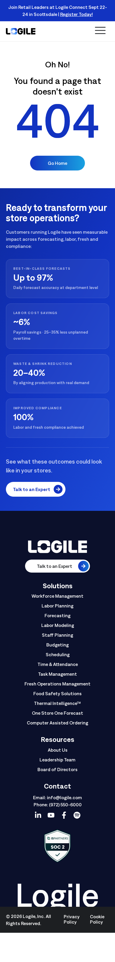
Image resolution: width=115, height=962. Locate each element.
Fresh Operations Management (57, 683)
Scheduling (58, 654)
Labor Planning (57, 605)
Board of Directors (57, 769)
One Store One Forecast (57, 713)
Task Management (57, 674)
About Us (58, 750)
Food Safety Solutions (57, 693)
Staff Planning (57, 635)
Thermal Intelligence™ (57, 703)
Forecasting (57, 615)
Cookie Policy (97, 919)
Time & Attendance (57, 664)
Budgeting (57, 644)
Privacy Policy (72, 919)
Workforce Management (57, 596)
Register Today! (76, 14)
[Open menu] (100, 31)
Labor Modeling (57, 625)
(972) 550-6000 (65, 804)
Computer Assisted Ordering (57, 722)
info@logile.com (64, 797)
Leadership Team (57, 759)
